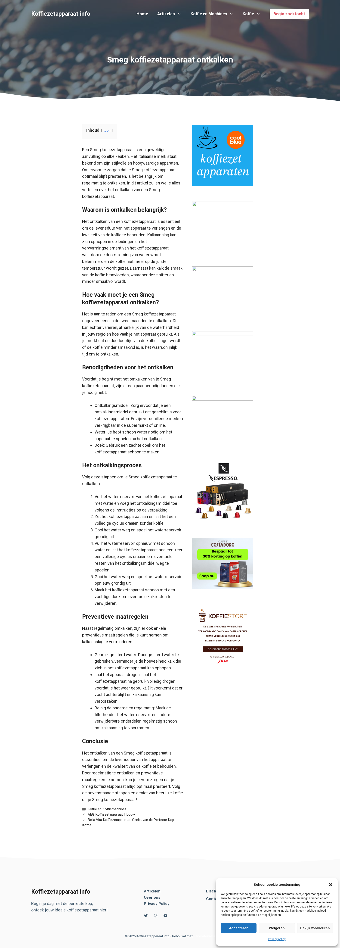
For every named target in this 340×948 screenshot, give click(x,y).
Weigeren (277, 928)
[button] (330, 884)
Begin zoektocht (289, 13)
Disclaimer (215, 891)
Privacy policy (277, 939)
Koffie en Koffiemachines (107, 809)
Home (142, 13)
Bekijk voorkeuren (315, 928)
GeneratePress (204, 936)
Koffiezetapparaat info (60, 13)
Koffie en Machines (209, 13)
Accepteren (238, 928)
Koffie (248, 13)
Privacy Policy (157, 903)
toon (107, 131)
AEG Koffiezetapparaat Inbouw (111, 814)
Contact (213, 898)
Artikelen (166, 13)
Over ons (152, 897)
